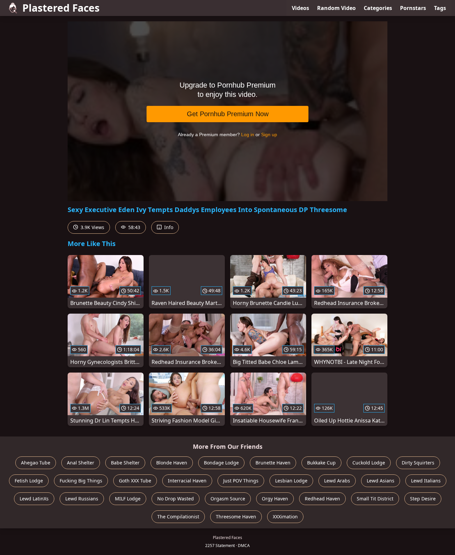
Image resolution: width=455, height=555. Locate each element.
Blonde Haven (171, 462)
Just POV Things (240, 480)
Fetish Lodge (29, 480)
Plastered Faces (61, 8)
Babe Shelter (125, 462)
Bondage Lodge (221, 462)
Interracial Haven (187, 480)
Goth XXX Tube (135, 480)
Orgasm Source (228, 498)
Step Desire (423, 498)
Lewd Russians (81, 498)
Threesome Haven (236, 516)
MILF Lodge (128, 498)
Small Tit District (375, 498)
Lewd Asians (380, 480)
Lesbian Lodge (291, 480)
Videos (300, 8)
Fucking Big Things (81, 480)
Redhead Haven (322, 498)
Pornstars (413, 8)
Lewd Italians (426, 480)
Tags (440, 8)
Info (168, 227)
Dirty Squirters (418, 462)
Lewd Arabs (337, 480)
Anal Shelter (80, 462)
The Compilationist (178, 516)
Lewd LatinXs (34, 498)
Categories (378, 8)
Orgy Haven (275, 498)
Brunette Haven (272, 462)
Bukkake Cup (321, 462)
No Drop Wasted (175, 498)
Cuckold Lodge (368, 462)
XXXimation (285, 516)
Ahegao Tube (35, 462)
